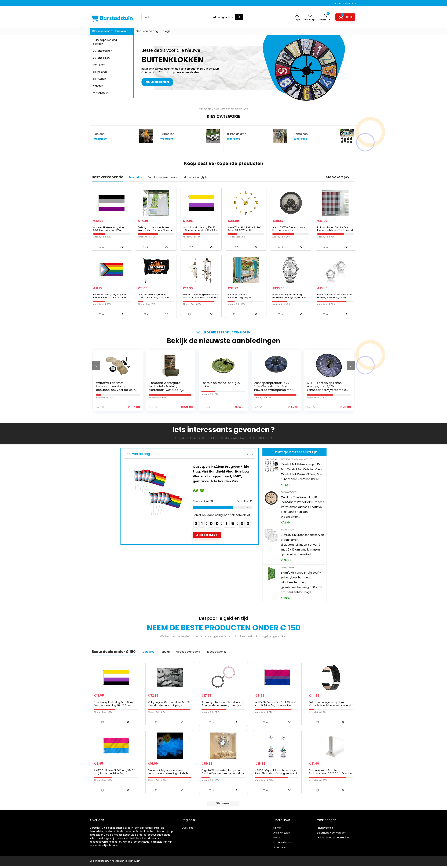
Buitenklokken (101, 58)
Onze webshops (283, 842)
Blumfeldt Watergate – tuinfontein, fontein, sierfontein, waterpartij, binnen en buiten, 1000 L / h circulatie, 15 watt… (115, 390)
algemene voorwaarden (331, 832)
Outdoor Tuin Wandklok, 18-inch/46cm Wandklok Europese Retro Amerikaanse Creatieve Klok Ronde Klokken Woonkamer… (302, 507)
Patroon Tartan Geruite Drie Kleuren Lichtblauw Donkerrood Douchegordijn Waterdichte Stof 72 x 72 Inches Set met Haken (335, 231)
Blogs (166, 31)
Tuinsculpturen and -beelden (106, 42)
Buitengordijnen (102, 51)
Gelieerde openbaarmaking (333, 837)
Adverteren (280, 847)
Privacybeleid (325, 828)
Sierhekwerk (100, 71)
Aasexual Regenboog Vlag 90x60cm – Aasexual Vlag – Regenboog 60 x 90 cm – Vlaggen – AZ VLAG (108, 231)
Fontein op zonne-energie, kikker (168, 384)
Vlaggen (98, 85)
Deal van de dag (147, 31)
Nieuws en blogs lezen (345, 3)
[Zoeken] (239, 17)
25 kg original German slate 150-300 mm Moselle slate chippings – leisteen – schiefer (169, 705)
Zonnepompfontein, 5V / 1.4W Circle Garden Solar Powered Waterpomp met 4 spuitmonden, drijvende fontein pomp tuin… (222, 390)
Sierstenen (99, 78)
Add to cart (206, 525)
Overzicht (187, 828)
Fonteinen (99, 64)
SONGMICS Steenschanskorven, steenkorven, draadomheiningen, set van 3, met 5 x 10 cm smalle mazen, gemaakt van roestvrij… (302, 544)
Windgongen (101, 92)
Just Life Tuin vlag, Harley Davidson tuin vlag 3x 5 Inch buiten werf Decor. (153, 297)
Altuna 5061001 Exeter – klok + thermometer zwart (288, 229)
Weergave (100, 138)
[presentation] (96, 365)
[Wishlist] (310, 15)
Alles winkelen (281, 832)
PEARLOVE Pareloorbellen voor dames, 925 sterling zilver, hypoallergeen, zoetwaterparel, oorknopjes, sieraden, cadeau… (335, 299)
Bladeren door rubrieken (109, 31)
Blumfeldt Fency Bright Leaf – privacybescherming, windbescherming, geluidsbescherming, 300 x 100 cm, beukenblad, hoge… (301, 582)
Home (277, 828)
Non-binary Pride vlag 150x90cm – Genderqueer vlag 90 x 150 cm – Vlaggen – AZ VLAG (201, 230)
